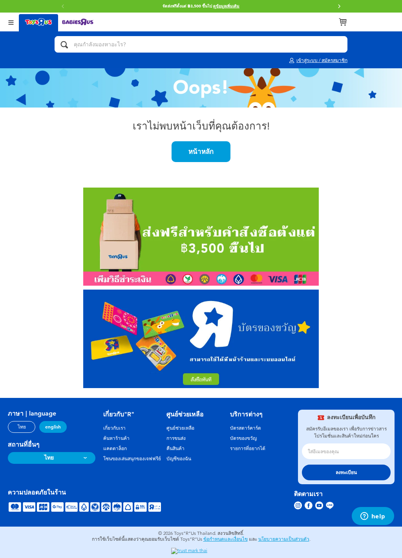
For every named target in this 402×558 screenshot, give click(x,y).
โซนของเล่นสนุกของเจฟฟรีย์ (132, 458)
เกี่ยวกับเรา (114, 428)
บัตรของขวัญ (243, 438)
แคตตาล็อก (115, 448)
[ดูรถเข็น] (342, 22)
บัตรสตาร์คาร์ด (245, 428)
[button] (339, 6)
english (53, 427)
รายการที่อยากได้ (247, 448)
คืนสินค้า (175, 448)
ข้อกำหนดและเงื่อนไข (225, 539)
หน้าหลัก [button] (201, 151)
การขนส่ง (176, 438)
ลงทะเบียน (346, 472)
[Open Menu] (11, 22)
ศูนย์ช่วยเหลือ (180, 428)
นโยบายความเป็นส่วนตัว (283, 539)
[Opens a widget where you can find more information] (372, 517)
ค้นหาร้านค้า (116, 438)
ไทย (22, 427)
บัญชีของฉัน (178, 458)
